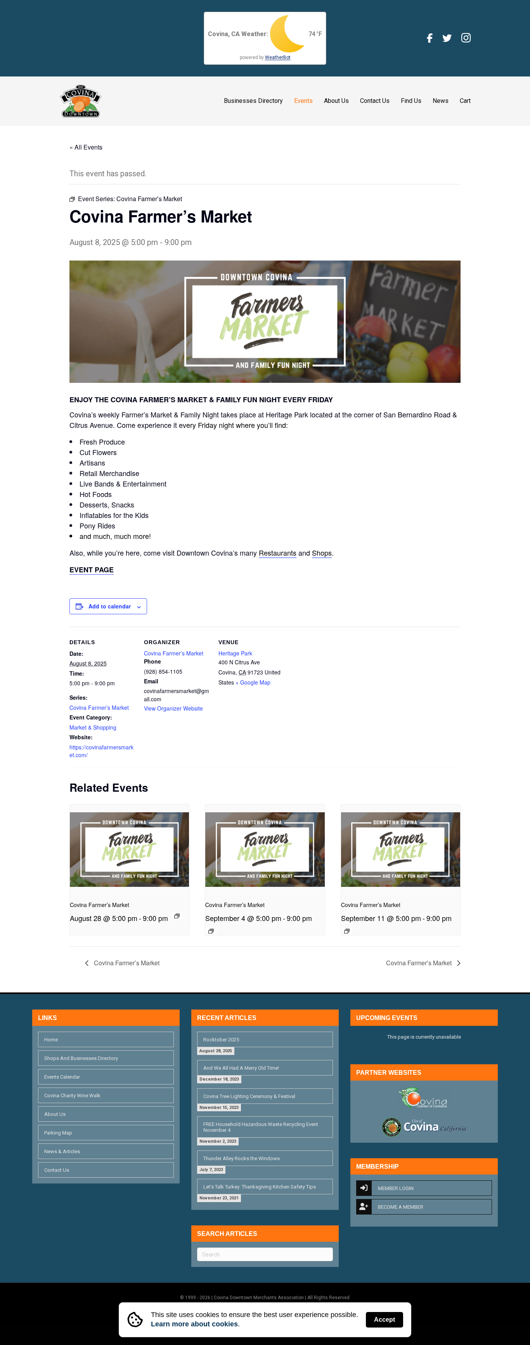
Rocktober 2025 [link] (221, 1040)
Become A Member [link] (400, 1207)
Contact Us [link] (375, 100)
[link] (80, 100)
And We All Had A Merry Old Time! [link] (241, 1068)
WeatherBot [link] (278, 57)
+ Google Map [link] (253, 682)
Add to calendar (109, 606)
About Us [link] (336, 100)
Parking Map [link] (58, 1133)
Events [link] (303, 100)
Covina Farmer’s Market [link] (99, 707)
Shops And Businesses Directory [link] (81, 1058)
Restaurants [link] (277, 552)
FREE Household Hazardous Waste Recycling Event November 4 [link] (260, 1127)
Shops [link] (322, 552)
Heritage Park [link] (235, 653)
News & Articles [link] (62, 1151)
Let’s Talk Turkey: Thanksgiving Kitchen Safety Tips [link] (259, 1187)
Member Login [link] (396, 1188)
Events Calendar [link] (62, 1077)
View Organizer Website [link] (173, 708)
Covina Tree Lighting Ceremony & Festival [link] (249, 1096)
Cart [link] (465, 100)
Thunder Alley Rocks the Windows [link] (241, 1158)
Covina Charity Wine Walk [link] (72, 1095)
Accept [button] (384, 1319)
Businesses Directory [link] (253, 100)
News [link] (441, 100)
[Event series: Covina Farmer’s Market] (177, 916)
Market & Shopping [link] (92, 727)
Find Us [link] (411, 100)
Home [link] (51, 1040)
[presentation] (129, 849)
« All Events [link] (85, 146)
